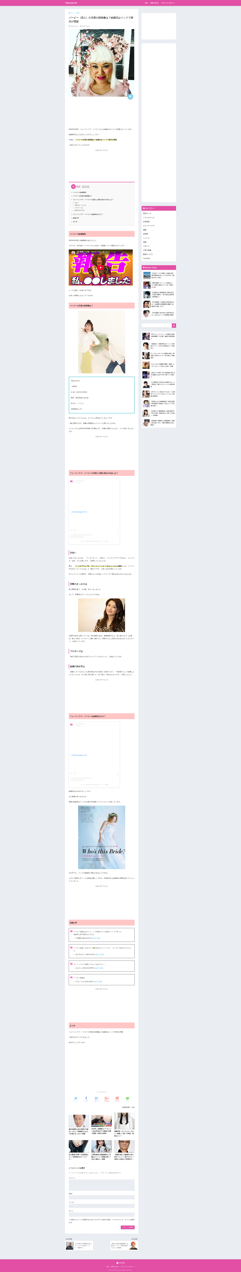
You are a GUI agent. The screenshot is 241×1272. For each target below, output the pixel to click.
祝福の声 (76, 218)
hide (85, 187)
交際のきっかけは (80, 205)
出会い (77, 202)
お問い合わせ (154, 3)
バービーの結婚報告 (79, 192)
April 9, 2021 (95, 938)
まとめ (75, 221)
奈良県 (145, 234)
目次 (146, 3)
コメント (72, 1178)
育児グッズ (147, 213)
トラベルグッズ (148, 217)
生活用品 (146, 222)
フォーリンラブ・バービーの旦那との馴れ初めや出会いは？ (93, 199)
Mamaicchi (71, 3)
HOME (122, 1263)
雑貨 (144, 230)
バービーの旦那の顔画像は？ (82, 196)
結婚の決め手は (80, 210)
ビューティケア (148, 226)
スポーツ (146, 246)
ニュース (146, 238)
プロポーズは (79, 208)
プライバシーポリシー (168, 3)
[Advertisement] (102, 113)
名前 (71, 1194)
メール (72, 1202)
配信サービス (148, 254)
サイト (71, 1211)
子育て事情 (147, 250)
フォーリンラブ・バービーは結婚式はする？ (88, 214)
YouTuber (146, 258)
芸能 (133, 1107)
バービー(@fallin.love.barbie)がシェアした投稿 (94, 541)
